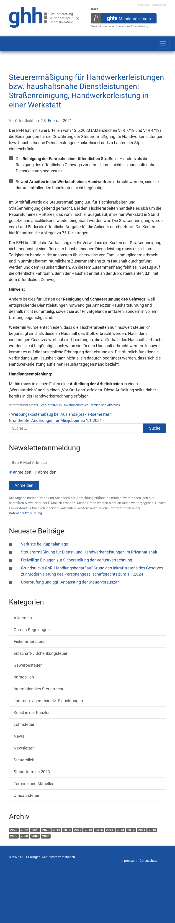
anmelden (22, 472)
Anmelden (24, 485)
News (19, 736)
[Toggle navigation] (163, 44)
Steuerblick (24, 759)
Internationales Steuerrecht (38, 688)
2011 (141, 830)
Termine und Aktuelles (104, 405)
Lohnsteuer (24, 724)
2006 (45, 836)
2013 (120, 830)
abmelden (47, 472)
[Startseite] (44, 17)
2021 (35, 830)
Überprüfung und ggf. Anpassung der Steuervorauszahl (71, 582)
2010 (152, 830)
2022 (24, 830)
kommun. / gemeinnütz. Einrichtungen (48, 700)
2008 (24, 836)
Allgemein (23, 617)
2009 (13, 836)
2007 (35, 836)
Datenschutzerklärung (25, 513)
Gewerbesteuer (28, 665)
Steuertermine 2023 (32, 771)
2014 (109, 830)
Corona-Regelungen (32, 629)
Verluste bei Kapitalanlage (44, 544)
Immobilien (24, 677)
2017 (77, 830)
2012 (131, 830)
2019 (56, 830)
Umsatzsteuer (26, 795)
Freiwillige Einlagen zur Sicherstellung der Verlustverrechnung (76, 560)
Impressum (143, 4)
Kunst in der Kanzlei (31, 712)
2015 (99, 830)
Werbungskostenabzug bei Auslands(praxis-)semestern (61, 414)
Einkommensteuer (75, 405)
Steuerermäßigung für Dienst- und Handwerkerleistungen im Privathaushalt (89, 552)
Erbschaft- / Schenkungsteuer (40, 653)
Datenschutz (159, 4)
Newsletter (24, 748)
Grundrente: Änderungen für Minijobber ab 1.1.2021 (56, 420)
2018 (67, 830)
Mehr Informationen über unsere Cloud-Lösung (119, 26)
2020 (45, 830)
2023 (13, 830)
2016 (88, 830)
